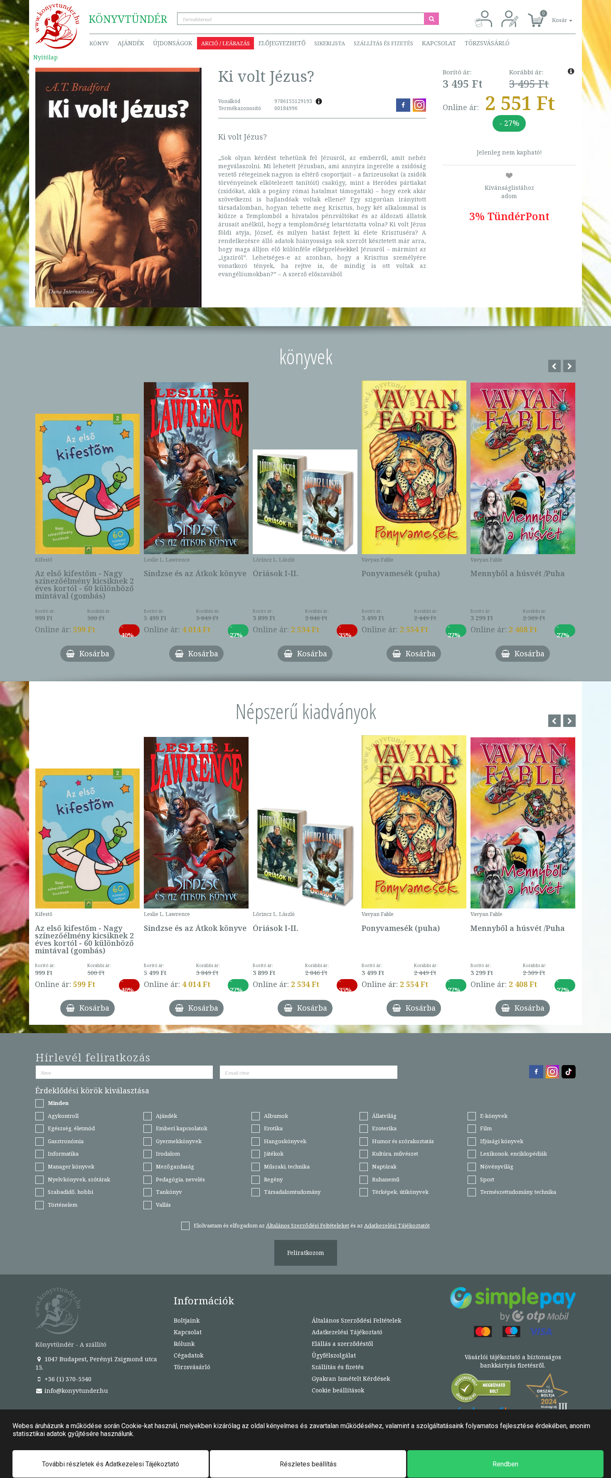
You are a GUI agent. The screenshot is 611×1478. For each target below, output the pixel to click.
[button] (553, 15)
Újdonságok (172, 43)
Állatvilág (384, 1116)
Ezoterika (384, 1128)
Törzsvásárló (487, 43)
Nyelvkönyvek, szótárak (79, 1179)
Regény (273, 1179)
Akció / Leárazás (225, 43)
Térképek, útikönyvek (400, 1192)
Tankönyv (169, 1192)
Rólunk (184, 1344)
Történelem (62, 1204)
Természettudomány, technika (518, 1192)
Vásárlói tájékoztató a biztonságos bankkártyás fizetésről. (513, 1361)
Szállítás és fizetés (383, 43)
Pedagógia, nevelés (180, 1179)
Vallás (163, 1204)
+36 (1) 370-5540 (67, 1379)
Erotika (273, 1128)
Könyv (99, 43)
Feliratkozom (305, 1253)
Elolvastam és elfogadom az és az (312, 1225)
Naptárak (384, 1166)
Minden (58, 1103)
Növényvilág (496, 1166)
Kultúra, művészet (395, 1153)
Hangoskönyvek (285, 1141)
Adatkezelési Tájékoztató (347, 1332)
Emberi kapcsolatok (181, 1128)
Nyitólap (45, 57)
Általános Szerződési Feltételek (356, 1320)
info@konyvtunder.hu (75, 1391)
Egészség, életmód (71, 1128)
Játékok (273, 1153)
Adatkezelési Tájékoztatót (397, 1225)
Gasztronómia (66, 1141)
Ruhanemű (385, 1179)
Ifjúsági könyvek (501, 1141)
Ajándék (131, 43)
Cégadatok (188, 1355)
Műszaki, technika (287, 1166)
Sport (487, 1179)
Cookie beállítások (338, 1390)
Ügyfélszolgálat (334, 1355)
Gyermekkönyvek (179, 1141)
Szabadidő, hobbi (70, 1192)
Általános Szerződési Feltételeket (307, 1225)
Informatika (63, 1153)
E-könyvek (494, 1116)
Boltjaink (187, 1320)
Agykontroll (63, 1116)
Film (486, 1128)
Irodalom (168, 1153)
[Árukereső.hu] (481, 1390)
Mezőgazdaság (175, 1166)
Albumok (276, 1116)
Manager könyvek (71, 1166)
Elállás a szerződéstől (342, 1344)
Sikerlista (329, 43)
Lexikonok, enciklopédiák (513, 1153)
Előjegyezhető (282, 43)
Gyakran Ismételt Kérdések (351, 1378)
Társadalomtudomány (292, 1192)
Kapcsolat (439, 43)
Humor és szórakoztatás (403, 1141)
